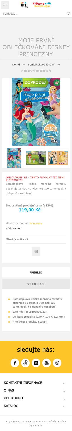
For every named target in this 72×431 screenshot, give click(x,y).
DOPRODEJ (35, 82)
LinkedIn (36, 363)
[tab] (36, 272)
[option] (14, 158)
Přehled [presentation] (36, 272)
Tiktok (25, 363)
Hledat (68, 13)
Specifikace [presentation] (36, 284)
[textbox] (32, 13)
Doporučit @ (36, 251)
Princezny (36, 223)
